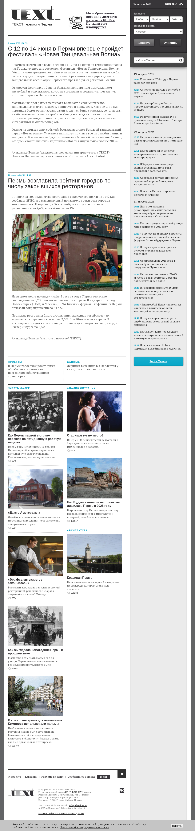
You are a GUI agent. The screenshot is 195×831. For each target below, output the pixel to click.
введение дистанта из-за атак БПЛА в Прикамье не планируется (101, 21)
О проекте (14, 776)
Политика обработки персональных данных (61, 813)
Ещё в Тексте (158, 361)
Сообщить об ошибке (81, 776)
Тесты (103, 776)
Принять (177, 825)
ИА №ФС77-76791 (74, 792)
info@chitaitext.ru (78, 805)
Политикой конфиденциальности (84, 827)
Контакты (31, 776)
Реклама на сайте (52, 776)
